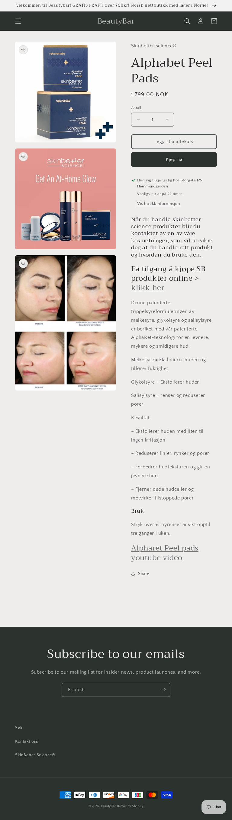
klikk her (147, 287)
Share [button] (144, 573)
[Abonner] (163, 690)
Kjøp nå (174, 159)
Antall (136, 108)
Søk (19, 728)
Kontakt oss (26, 741)
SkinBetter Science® (35, 755)
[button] (18, 21)
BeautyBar (109, 806)
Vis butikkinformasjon (158, 203)
